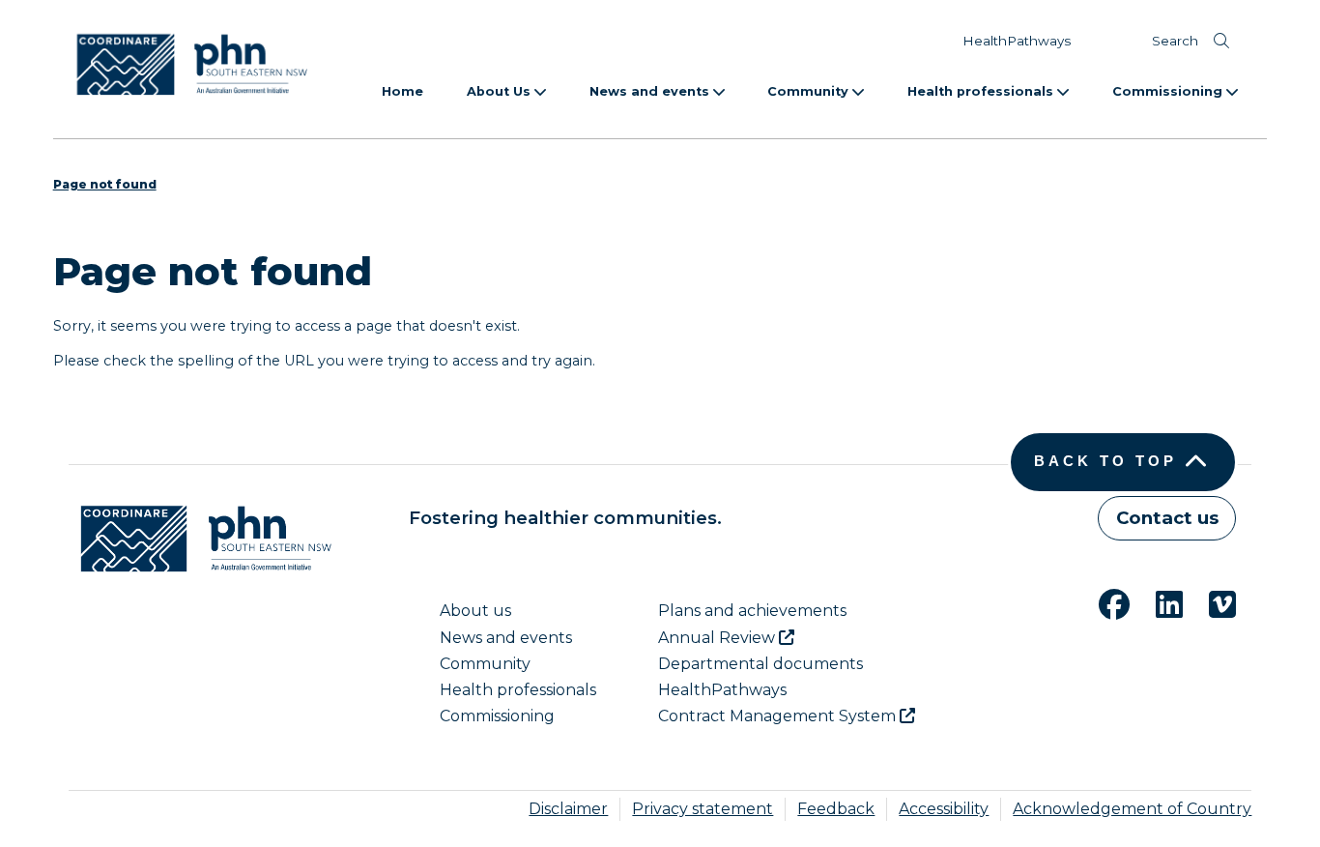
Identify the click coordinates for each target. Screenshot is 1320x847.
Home (402, 91)
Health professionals (982, 91)
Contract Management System (779, 716)
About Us (500, 91)
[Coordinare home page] (200, 538)
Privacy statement (702, 809)
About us (475, 610)
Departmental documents (760, 664)
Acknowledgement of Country (1132, 809)
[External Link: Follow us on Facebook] (1103, 602)
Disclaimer (568, 809)
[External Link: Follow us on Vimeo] (1211, 602)
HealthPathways (1016, 40)
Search (1175, 40)
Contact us (1167, 518)
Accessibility (944, 809)
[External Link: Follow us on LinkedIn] (1158, 602)
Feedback (836, 809)
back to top (1105, 461)
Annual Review (718, 637)
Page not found (105, 184)
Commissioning (1169, 91)
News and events (651, 91)
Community (809, 91)
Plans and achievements (752, 610)
